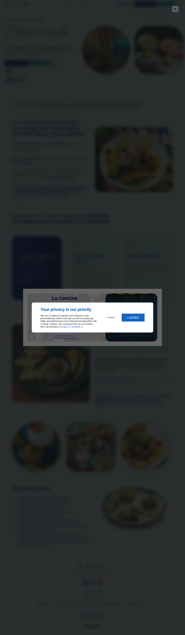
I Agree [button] (133, 317)
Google (63, 327)
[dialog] (92, 317)
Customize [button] (111, 317)
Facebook (75, 327)
